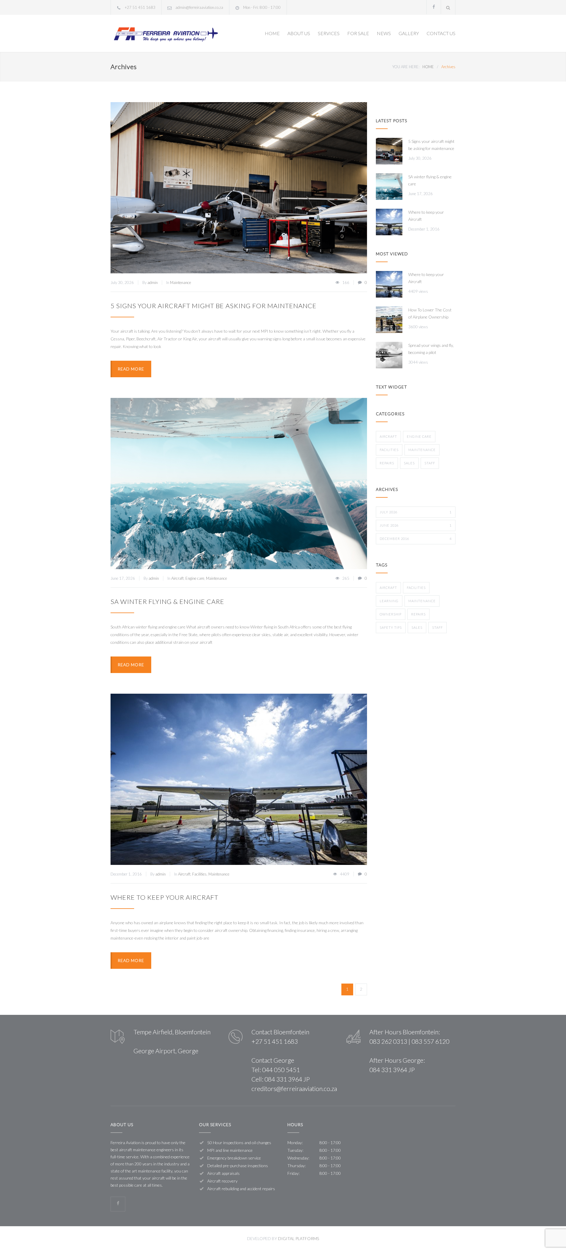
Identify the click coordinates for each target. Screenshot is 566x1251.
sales (417, 627)
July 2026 (416, 512)
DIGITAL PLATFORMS (298, 1238)
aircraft (388, 587)
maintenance (422, 601)
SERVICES (329, 33)
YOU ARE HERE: (405, 66)
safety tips (391, 627)
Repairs (387, 463)
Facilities (199, 874)
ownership (391, 614)
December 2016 (416, 538)
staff (437, 627)
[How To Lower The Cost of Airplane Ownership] (389, 319)
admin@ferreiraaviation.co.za (199, 7)
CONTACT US (441, 33)
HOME (272, 33)
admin (152, 282)
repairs (418, 614)
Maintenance (180, 282)
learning (389, 601)
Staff (429, 463)
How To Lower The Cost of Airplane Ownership (430, 313)
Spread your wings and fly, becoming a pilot (431, 349)
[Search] (448, 7)
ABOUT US (298, 33)
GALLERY (409, 33)
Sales (409, 463)
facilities (416, 587)
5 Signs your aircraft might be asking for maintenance (214, 306)
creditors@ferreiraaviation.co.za (294, 1088)
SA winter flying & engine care (167, 601)
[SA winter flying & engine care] (239, 483)
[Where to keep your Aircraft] (239, 779)
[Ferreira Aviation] (165, 33)
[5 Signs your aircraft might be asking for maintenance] (239, 187)
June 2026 (416, 525)
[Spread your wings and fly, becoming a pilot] (389, 355)
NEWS (384, 33)
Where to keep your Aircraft (164, 897)
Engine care (194, 578)
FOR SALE (358, 33)
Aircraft (177, 578)
